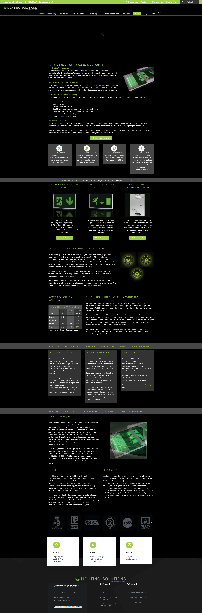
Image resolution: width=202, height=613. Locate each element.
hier (55, 330)
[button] (159, 13)
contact (95, 285)
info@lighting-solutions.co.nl (43, 2)
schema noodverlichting (142, 385)
